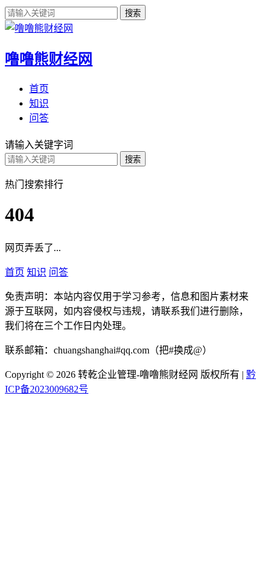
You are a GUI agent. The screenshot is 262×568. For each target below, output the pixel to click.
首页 (39, 88)
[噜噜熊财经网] (39, 28)
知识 (39, 103)
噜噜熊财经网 (49, 59)
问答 (39, 118)
